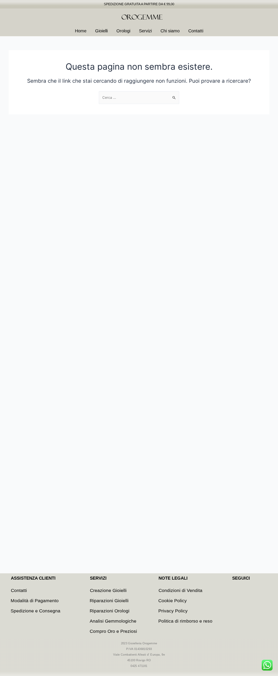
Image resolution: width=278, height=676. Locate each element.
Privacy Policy (173, 610)
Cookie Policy (172, 600)
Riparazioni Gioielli (109, 600)
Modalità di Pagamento (35, 600)
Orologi (123, 30)
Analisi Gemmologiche (113, 620)
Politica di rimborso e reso (185, 620)
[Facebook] (235, 588)
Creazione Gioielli (108, 590)
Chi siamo (170, 30)
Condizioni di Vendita (180, 590)
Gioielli (101, 30)
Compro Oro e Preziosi (113, 631)
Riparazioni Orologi (109, 610)
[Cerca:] (139, 97)
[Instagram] (247, 588)
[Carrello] (260, 17)
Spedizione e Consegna (35, 610)
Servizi (145, 30)
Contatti (195, 30)
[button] (241, 17)
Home (80, 30)
